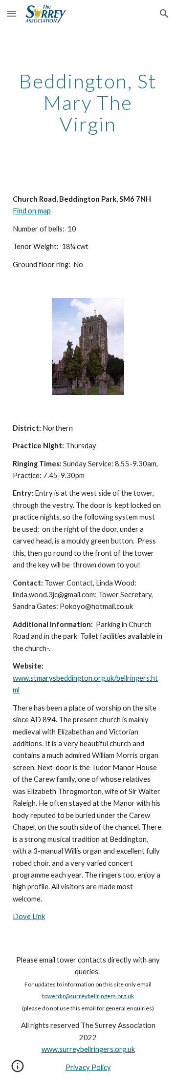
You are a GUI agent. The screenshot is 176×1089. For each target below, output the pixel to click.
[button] (11, 13)
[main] (88, 102)
